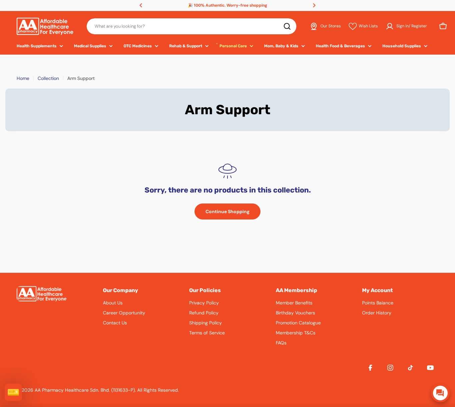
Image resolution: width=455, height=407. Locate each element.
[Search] (287, 26)
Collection (48, 78)
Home (23, 78)
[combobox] (191, 26)
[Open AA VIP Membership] (13, 392)
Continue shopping (227, 211)
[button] (141, 5)
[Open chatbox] (440, 393)
